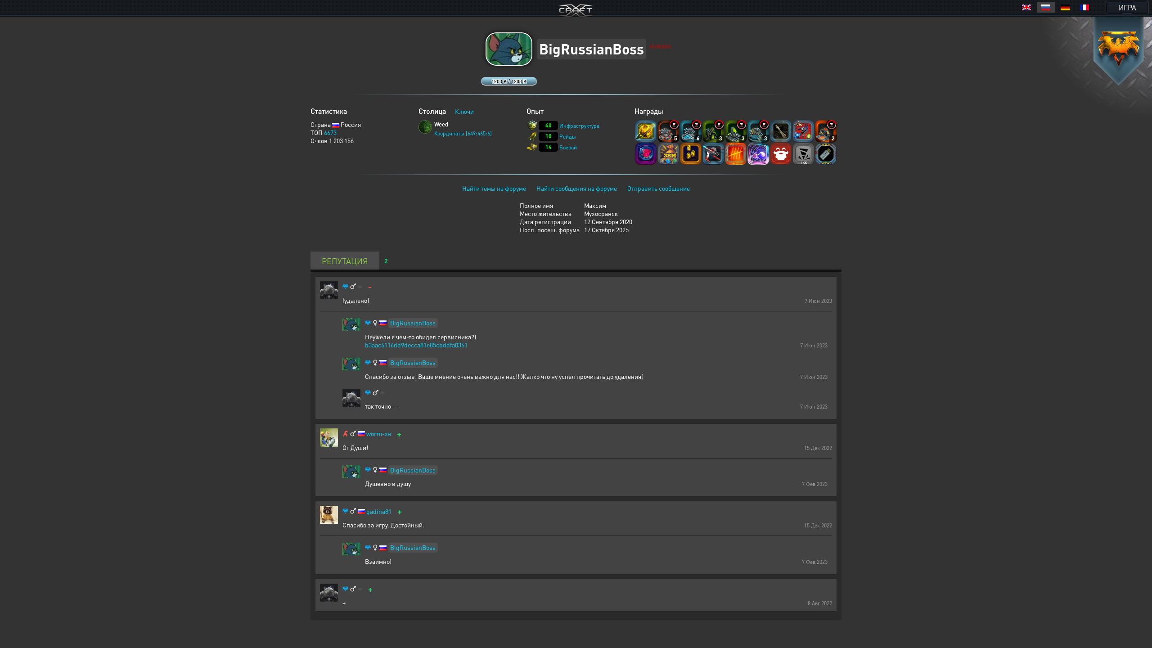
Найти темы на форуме (494, 188)
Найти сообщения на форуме (576, 188)
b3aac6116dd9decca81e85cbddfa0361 (416, 345)
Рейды (567, 136)
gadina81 (379, 511)
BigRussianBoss (413, 323)
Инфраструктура (579, 125)
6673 (330, 132)
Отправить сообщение (658, 188)
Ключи (464, 111)
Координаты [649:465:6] (463, 133)
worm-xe (378, 433)
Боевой (568, 147)
